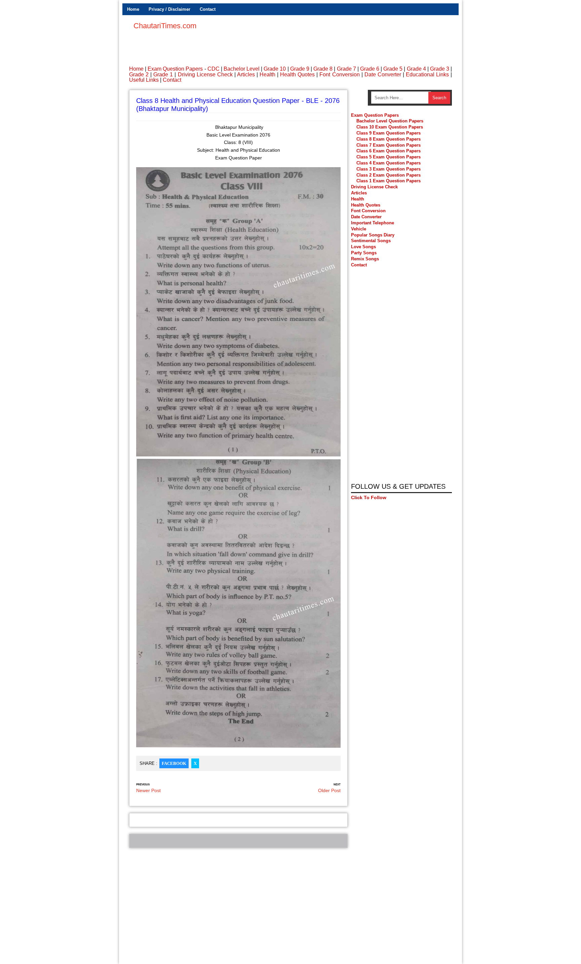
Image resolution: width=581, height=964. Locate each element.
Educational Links (427, 74)
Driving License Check (205, 74)
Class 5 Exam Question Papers (389, 156)
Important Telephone (372, 222)
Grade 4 (416, 69)
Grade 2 (139, 74)
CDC (213, 69)
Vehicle (358, 228)
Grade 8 (323, 69)
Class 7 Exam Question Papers (388, 145)
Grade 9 (299, 69)
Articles (246, 74)
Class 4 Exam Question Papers (389, 162)
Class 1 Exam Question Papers (388, 180)
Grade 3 (439, 69)
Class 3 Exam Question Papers (389, 169)
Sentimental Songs (371, 240)
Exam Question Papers (175, 69)
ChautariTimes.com (164, 26)
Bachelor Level (242, 69)
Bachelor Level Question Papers (389, 120)
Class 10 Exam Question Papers (389, 126)
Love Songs (363, 246)
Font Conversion (339, 74)
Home (133, 9)
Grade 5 (392, 69)
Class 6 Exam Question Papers (388, 150)
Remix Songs (365, 258)
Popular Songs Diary (372, 234)
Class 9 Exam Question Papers (388, 133)
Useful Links (144, 80)
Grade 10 (275, 69)
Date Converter (382, 74)
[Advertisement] (329, 37)
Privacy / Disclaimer (169, 9)
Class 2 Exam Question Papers (388, 175)
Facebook (174, 763)
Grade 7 (346, 69)
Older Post (329, 790)
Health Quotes (297, 74)
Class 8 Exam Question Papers (388, 139)
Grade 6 (369, 69)
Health (267, 74)
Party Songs (364, 252)
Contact (208, 9)
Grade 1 (163, 74)
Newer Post (148, 790)
